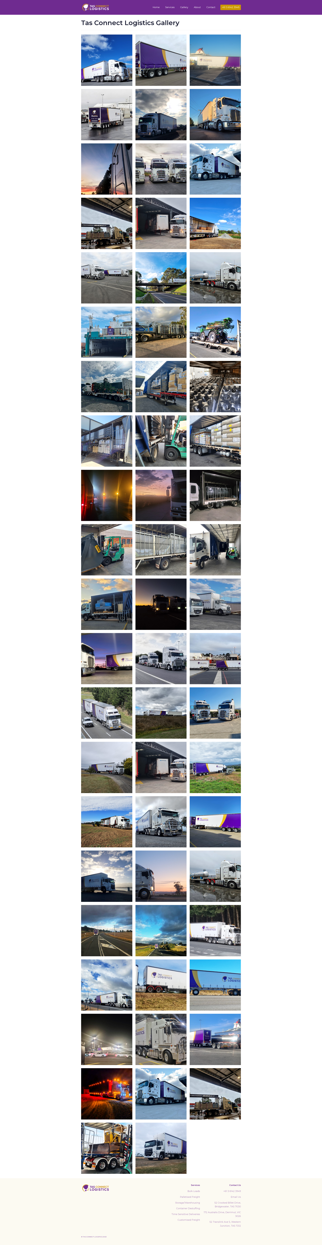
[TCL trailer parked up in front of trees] (215, 930)
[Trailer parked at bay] (161, 1039)
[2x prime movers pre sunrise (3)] (161, 604)
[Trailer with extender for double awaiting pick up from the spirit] (215, 1039)
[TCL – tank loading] (215, 549)
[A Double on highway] (106, 713)
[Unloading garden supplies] (106, 223)
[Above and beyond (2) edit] (161, 277)
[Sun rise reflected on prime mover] (106, 169)
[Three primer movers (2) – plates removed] (161, 169)
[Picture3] (215, 332)
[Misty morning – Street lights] (106, 495)
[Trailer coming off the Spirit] (215, 60)
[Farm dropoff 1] (215, 223)
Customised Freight (189, 1220)
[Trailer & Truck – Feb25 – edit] (161, 985)
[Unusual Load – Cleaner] (106, 604)
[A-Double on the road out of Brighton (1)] (161, 713)
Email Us (236, 1197)
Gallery (184, 7)
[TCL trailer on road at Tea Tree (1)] (106, 930)
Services (170, 7)
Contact (210, 7)
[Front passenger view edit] (161, 822)
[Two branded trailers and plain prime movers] (106, 277)
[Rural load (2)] (215, 441)
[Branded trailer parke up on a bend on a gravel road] (106, 767)
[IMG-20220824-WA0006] (106, 441)
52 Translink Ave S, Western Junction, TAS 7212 (225, 1224)
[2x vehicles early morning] (106, 658)
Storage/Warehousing (187, 1202)
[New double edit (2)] (215, 822)
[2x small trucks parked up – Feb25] (215, 604)
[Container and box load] (161, 223)
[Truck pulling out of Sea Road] (106, 114)
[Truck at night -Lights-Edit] (106, 1093)
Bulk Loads (194, 1191)
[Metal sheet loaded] (161, 549)
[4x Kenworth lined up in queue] (161, 658)
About (197, 7)
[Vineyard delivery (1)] (161, 1148)
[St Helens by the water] (106, 876)
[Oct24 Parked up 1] (215, 114)
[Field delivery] (106, 822)
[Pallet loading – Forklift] (161, 441)
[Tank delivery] (215, 277)
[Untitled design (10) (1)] (215, 386)
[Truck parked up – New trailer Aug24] (161, 60)
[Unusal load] (106, 1148)
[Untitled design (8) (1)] (161, 386)
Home (156, 7)
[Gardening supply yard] (161, 114)
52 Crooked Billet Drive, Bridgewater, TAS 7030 (227, 1204)
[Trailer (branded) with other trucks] (106, 985)
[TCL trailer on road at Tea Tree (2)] (161, 930)
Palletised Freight (190, 1197)
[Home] (95, 1188)
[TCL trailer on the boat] (106, 332)
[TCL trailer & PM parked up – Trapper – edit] (106, 60)
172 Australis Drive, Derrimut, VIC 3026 (222, 1214)
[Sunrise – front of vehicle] (161, 495)
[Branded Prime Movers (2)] (215, 713)
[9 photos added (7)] (161, 332)
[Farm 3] (215, 767)
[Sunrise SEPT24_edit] (161, 876)
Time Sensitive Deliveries (185, 1214)
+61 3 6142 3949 (232, 1191)
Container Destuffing (188, 1208)
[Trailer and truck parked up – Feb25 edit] (215, 985)
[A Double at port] (215, 658)
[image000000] (106, 386)
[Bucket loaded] (215, 495)
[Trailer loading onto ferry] (106, 1039)
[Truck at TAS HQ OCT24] (215, 169)
